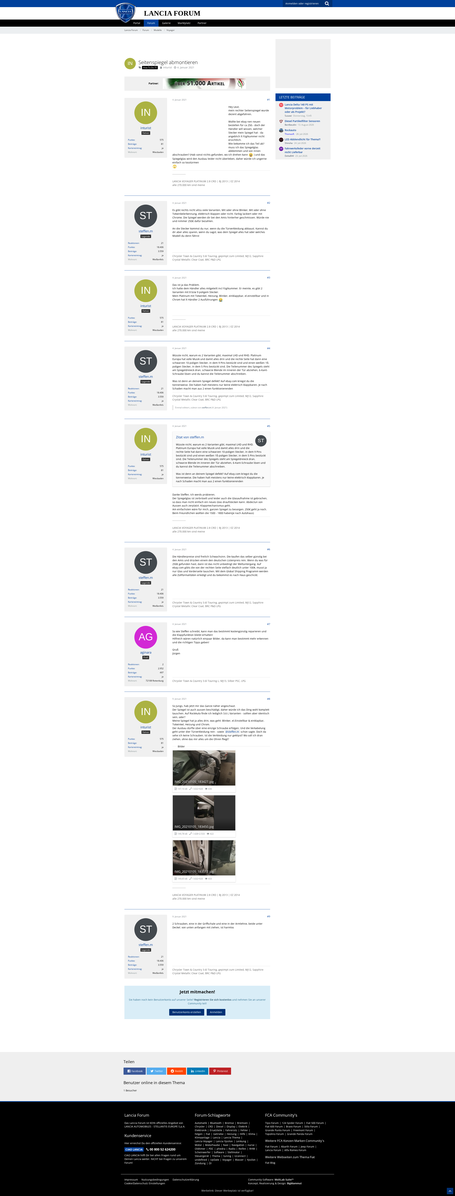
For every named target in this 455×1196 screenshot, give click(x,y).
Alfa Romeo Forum (295, 1150)
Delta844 (289, 155)
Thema (216, 1156)
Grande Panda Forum (299, 1134)
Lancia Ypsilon (224, 1141)
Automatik (201, 1123)
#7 (268, 624)
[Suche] (326, 3)
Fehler (244, 1130)
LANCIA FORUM (172, 13)
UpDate (214, 1159)
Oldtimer (200, 1148)
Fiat (208, 1134)
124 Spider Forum (292, 1123)
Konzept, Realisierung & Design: (275, 1183)
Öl (210, 1163)
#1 (268, 99)
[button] (135, 1071)
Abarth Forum (289, 1146)
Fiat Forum (271, 1146)
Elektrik (243, 1126)
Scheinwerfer (203, 1152)
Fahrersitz (231, 1130)
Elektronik (201, 1130)
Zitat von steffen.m (190, 437)
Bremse (229, 1123)
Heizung (232, 1134)
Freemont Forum (303, 1130)
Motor (198, 1145)
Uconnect (240, 1156)
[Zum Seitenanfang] (450, 1191)
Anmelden (216, 1012)
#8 (268, 698)
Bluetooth (216, 1123)
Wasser (239, 1159)
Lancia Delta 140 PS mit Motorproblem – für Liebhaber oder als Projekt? (303, 108)
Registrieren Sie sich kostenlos (212, 999)
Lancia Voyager (204, 1141)
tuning (227, 1156)
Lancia (216, 1137)
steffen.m (206, 407)
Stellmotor (234, 1152)
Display (231, 1126)
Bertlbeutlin (290, 124)
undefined (201, 1159)
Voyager (227, 1159)
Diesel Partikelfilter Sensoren (302, 121)
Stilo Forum (311, 1126)
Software (219, 1152)
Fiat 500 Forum (315, 1123)
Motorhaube (212, 1145)
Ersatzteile (216, 1130)
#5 (268, 426)
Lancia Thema (232, 1137)
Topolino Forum (274, 1134)
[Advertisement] (197, 47)
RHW (252, 1148)
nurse (251, 1145)
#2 (268, 202)
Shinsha (289, 143)
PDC (211, 1148)
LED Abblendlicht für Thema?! (302, 139)
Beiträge (132, 143)
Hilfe (242, 1134)
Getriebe (218, 1134)
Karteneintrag (135, 148)
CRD (210, 1126)
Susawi (288, 115)
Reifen (242, 1148)
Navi (225, 1145)
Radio (232, 1148)
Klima (251, 1134)
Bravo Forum (293, 1126)
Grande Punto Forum (277, 1130)
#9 (268, 916)
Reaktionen (133, 243)
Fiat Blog (270, 1162)
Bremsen (242, 1123)
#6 (268, 549)
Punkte (131, 139)
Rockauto (290, 130)
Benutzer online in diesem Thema (154, 1082)
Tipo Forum (272, 1123)
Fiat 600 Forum (274, 1126)
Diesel (219, 1126)
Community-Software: (271, 1179)
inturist (167, 67)
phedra (221, 1148)
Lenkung (241, 1141)
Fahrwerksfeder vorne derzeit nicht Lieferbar (302, 150)
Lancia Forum (273, 1150)
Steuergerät (202, 1156)
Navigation (238, 1145)
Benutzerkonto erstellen (186, 1012)
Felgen (199, 1134)
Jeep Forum (307, 1146)
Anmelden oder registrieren (302, 3)
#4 (268, 348)
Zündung (200, 1163)
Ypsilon (251, 1159)
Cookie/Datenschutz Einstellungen (144, 1183)
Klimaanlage (202, 1137)
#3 (268, 277)
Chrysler (200, 1126)
